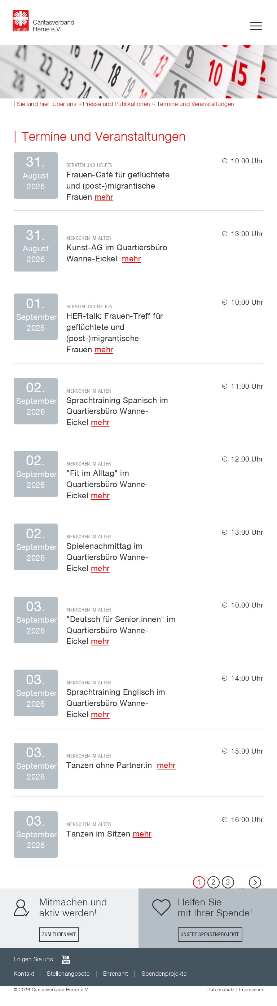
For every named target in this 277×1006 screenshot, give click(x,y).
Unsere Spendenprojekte (210, 934)
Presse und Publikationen (116, 104)
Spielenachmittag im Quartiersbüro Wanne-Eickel (107, 558)
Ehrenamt (115, 974)
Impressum (251, 990)
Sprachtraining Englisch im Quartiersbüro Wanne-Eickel (115, 704)
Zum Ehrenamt (58, 934)
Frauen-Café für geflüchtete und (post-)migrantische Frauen (118, 186)
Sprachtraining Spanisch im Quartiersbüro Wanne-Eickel (117, 412)
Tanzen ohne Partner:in (110, 766)
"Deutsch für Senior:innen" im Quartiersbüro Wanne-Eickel (121, 631)
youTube (66, 959)
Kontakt (24, 974)
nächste (255, 882)
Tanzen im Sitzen (98, 834)
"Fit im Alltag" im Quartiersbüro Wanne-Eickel (107, 485)
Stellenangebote (68, 974)
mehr (103, 198)
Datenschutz (221, 990)
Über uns (65, 104)
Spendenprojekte (164, 974)
